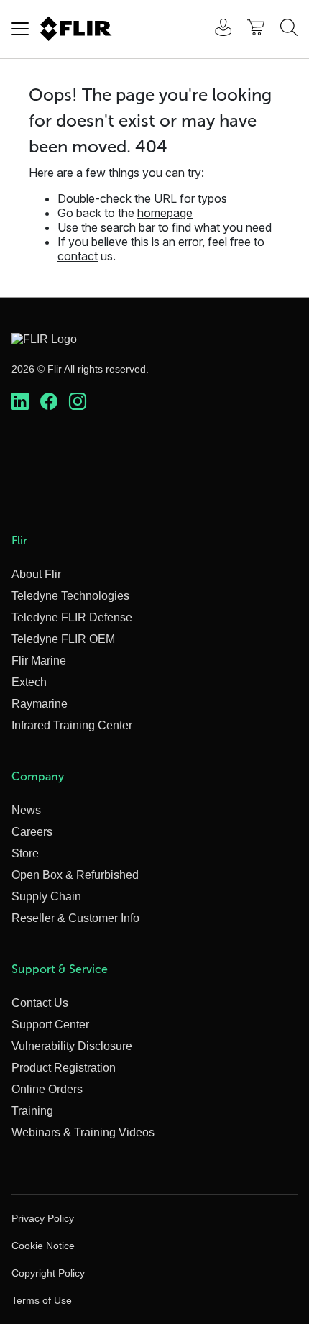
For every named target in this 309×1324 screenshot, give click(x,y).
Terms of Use (41, 1300)
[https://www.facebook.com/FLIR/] (48, 402)
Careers (31, 832)
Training (32, 1111)
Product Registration (63, 1068)
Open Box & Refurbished (75, 875)
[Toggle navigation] (20, 28)
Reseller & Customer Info (75, 918)
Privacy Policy (42, 1218)
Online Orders (47, 1089)
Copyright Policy (48, 1273)
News (26, 810)
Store (25, 853)
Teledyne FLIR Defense (71, 617)
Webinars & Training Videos (82, 1132)
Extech (29, 682)
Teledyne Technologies (70, 596)
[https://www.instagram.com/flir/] (77, 402)
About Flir (36, 574)
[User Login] (215, 29)
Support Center (50, 1024)
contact (77, 256)
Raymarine (39, 704)
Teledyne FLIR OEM (63, 639)
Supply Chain (46, 896)
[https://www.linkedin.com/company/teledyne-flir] (20, 402)
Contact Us (39, 1003)
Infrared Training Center (71, 725)
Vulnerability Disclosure (71, 1046)
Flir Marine (38, 660)
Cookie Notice (43, 1245)
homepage (165, 213)
